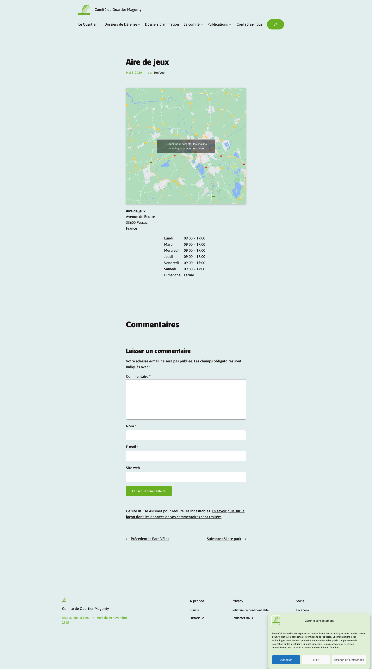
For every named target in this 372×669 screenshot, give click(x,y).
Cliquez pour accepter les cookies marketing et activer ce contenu (186, 146)
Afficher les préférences (349, 659)
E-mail (132, 447)
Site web (133, 468)
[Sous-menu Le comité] (202, 24)
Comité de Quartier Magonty (118, 9)
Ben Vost (159, 72)
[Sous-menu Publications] (230, 24)
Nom (131, 426)
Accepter (286, 659)
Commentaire (138, 376)
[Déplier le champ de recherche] (275, 24)
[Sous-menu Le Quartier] (98, 24)
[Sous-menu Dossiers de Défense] (139, 24)
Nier (316, 659)
